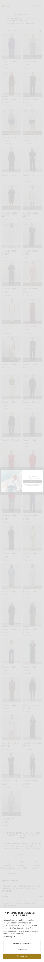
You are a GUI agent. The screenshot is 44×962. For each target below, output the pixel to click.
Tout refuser (22, 950)
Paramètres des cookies (22, 943)
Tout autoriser (22, 956)
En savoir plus (9, 937)
